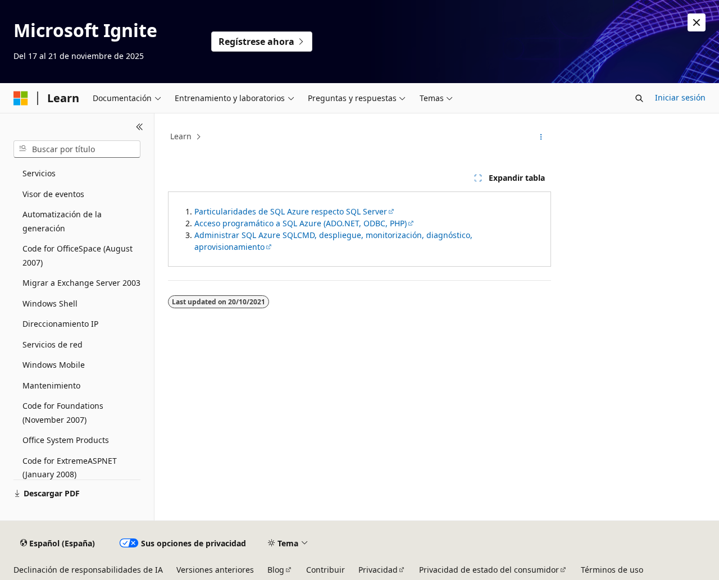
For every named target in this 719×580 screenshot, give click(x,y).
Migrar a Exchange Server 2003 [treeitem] (81, 282)
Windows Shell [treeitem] (50, 303)
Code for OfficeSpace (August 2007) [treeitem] (77, 255)
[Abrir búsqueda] (639, 98)
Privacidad (378, 569)
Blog (275, 569)
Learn (181, 136)
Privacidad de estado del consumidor (489, 569)
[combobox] (76, 149)
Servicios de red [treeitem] (52, 344)
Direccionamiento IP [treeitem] (60, 323)
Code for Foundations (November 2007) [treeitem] (62, 412)
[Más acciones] (541, 137)
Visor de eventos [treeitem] (53, 194)
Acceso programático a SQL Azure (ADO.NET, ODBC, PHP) (300, 223)
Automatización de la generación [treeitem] (62, 221)
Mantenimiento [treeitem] (51, 385)
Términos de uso (612, 569)
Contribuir (325, 569)
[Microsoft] (20, 98)
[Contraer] (139, 127)
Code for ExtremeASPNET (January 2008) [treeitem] (69, 467)
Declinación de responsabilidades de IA (88, 569)
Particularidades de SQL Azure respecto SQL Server (290, 211)
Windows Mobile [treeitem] (53, 364)
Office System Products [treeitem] (65, 440)
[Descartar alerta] (697, 22)
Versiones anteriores (215, 569)
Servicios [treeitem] (39, 173)
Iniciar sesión (680, 97)
